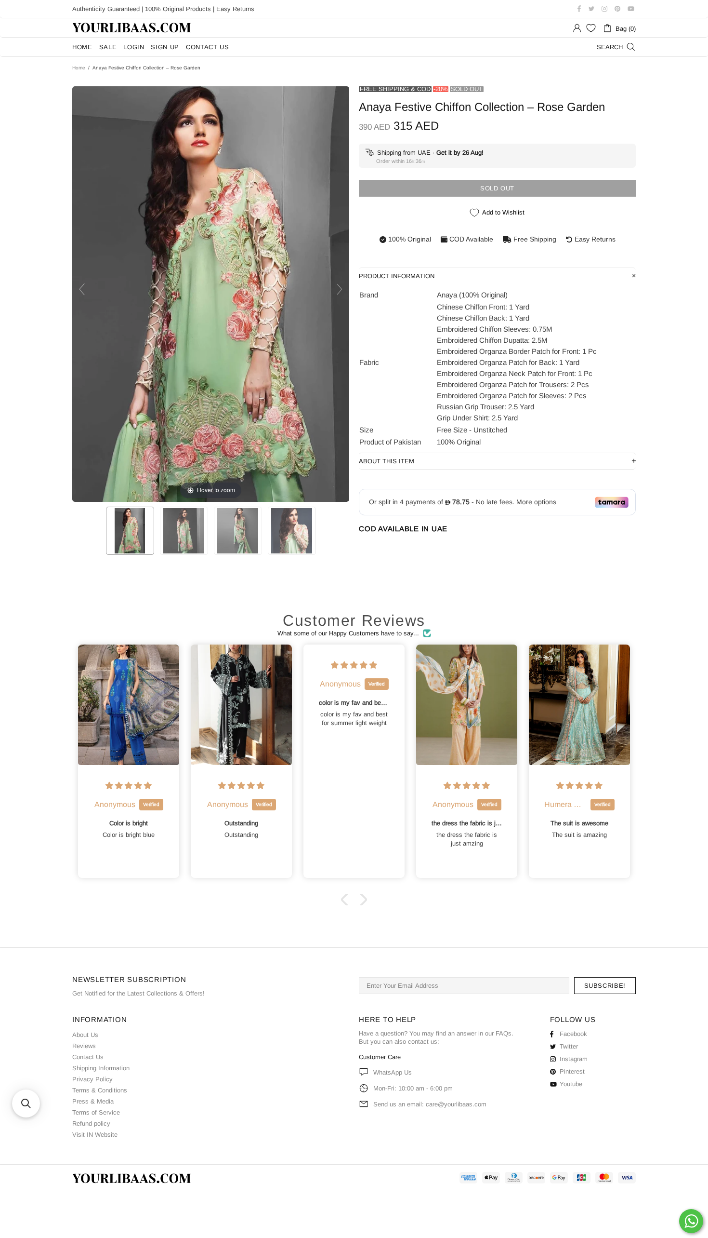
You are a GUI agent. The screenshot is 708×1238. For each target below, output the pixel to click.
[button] (347, 899)
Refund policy (91, 1123)
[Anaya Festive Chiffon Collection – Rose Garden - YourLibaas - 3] (238, 531)
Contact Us (88, 1057)
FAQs (503, 1033)
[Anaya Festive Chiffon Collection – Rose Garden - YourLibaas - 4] (292, 531)
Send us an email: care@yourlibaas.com (429, 1104)
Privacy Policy (92, 1079)
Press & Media (93, 1101)
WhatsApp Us (392, 1072)
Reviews (84, 1046)
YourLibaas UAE (132, 28)
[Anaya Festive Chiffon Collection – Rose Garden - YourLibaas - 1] (130, 531)
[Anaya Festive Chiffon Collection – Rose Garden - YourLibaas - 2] (184, 531)
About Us (85, 1034)
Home (78, 67)
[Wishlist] (591, 28)
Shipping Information (101, 1068)
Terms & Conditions (99, 1090)
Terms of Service (96, 1112)
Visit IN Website (95, 1134)
